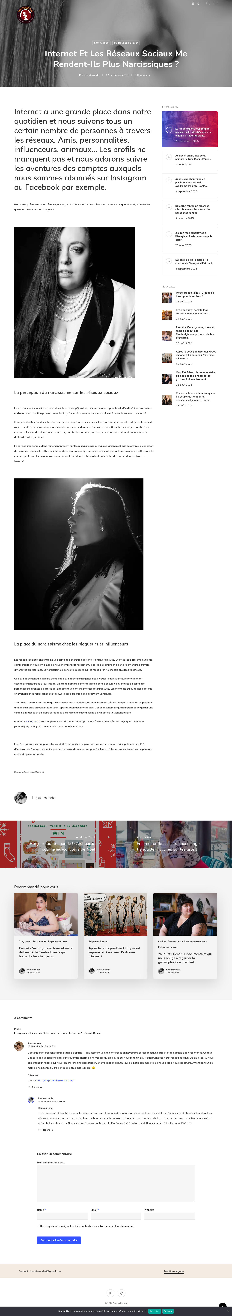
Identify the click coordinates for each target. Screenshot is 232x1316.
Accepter (154, 1311)
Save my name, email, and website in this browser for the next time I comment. (87, 1226)
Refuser (168, 1311)
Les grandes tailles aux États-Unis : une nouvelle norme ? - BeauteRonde (57, 1033)
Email (95, 1209)
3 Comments (142, 75)
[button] (216, 3)
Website (149, 1209)
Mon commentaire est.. (51, 1162)
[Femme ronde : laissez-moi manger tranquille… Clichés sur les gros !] (174, 844)
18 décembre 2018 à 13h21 (51, 1101)
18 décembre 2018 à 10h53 (41, 1046)
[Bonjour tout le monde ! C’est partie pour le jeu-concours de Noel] (58, 844)
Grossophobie (175, 941)
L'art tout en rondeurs (195, 941)
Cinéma (162, 941)
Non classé (101, 42)
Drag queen (25, 941)
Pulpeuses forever (126, 42)
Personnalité (39, 941)
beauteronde (91, 75)
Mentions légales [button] (174, 1271)
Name (41, 1209)
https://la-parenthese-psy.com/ (55, 1080)
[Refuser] (228, 1311)
